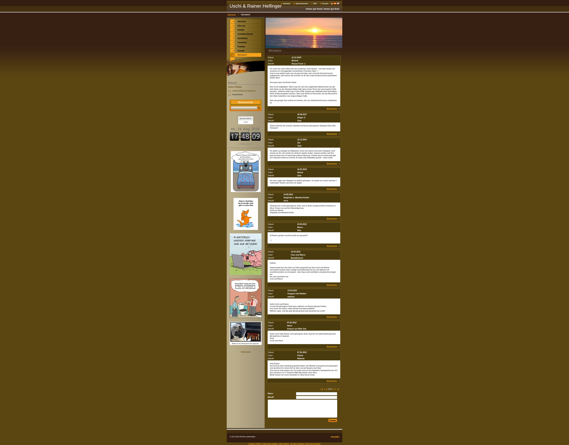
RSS (315, 3)
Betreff (271, 397)
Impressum (246, 352)
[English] (338, 3)
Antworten (332, 108)
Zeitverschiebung (246, 144)
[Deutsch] (332, 3)
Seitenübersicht (302, 3)
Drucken (325, 3)
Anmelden (335, 437)
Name (270, 393)
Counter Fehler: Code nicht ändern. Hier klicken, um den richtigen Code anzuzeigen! (284, 444)
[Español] (335, 3)
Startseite (286, 3)
